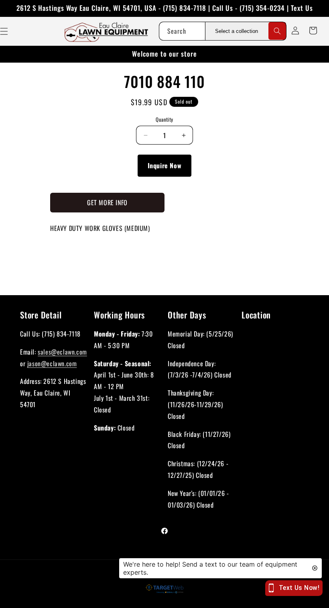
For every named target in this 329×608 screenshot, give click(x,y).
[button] (313, 30)
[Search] (277, 31)
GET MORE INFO (107, 202)
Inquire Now (165, 165)
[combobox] (182, 31)
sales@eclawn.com (62, 352)
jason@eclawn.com (52, 363)
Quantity (164, 119)
